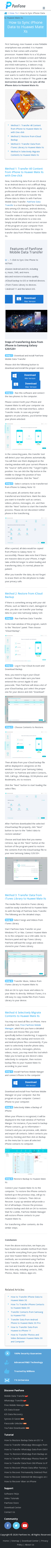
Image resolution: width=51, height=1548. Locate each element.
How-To (13, 13)
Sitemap (15, 1540)
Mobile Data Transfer (14, 1395)
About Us (29, 1544)
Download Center (12, 1507)
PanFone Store (11, 1502)
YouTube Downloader (15, 1427)
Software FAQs (11, 1493)
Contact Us (9, 1512)
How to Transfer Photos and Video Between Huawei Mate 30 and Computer (26, 1338)
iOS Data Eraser (12, 1409)
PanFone (18, 5)
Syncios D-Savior (12, 1418)
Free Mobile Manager (14, 1405)
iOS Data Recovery (13, 1414)
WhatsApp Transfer (13, 1400)
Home (6, 1540)
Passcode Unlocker (13, 1423)
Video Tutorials (11, 1498)
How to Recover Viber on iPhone (20, 1481)
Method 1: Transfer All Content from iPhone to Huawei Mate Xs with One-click (26, 129)
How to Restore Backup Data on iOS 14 (23, 1440)
